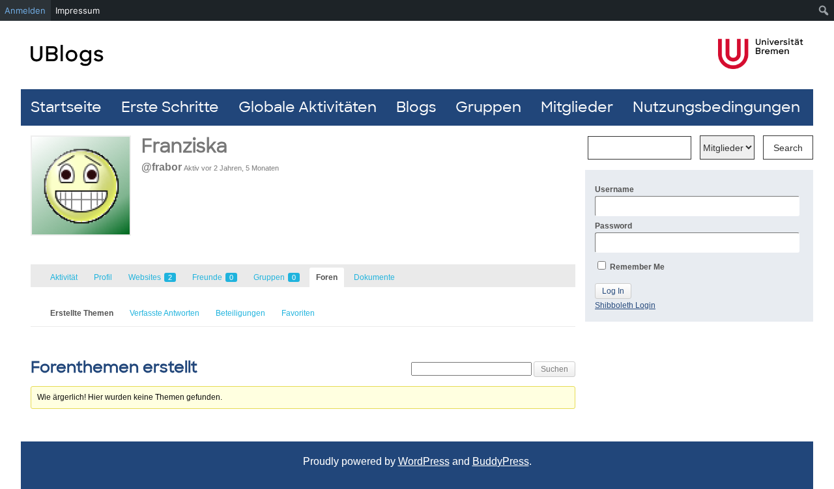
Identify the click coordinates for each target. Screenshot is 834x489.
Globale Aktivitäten (307, 107)
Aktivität (64, 277)
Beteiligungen (240, 313)
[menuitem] (824, 10)
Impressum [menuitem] (77, 10)
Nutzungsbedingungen (716, 107)
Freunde (212, 277)
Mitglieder (577, 107)
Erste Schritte (170, 107)
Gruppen (488, 107)
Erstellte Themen (81, 313)
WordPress (424, 461)
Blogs (416, 107)
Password (613, 226)
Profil (103, 277)
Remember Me (636, 267)
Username (614, 189)
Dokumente (374, 277)
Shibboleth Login (625, 305)
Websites (150, 277)
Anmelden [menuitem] (25, 10)
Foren (327, 277)
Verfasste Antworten (164, 313)
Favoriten (298, 313)
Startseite (66, 107)
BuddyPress (500, 461)
